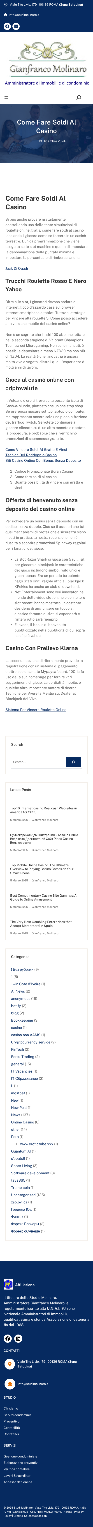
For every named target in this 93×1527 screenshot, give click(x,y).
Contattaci (11, 1434)
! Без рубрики (22, 969)
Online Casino (22, 1122)
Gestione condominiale (20, 1456)
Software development (30, 1173)
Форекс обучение (25, 1231)
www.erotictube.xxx (36, 1144)
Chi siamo (11, 1408)
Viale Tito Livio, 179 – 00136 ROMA (34, 4)
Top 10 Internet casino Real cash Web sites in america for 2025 (43, 810)
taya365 (18, 1180)
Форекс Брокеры (25, 1224)
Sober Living (21, 1166)
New (15, 1100)
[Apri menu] (6, 97)
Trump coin (20, 1187)
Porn (15, 1137)
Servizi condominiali (18, 1415)
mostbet (18, 1093)
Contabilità (12, 1428)
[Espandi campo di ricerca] (79, 97)
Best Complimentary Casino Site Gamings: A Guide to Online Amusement (43, 897)
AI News (18, 991)
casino (16, 1027)
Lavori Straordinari (18, 1475)
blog (15, 1013)
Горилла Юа (21, 1209)
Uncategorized (23, 1195)
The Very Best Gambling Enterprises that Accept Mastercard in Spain (41, 924)
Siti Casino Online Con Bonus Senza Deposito (43, 460)
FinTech (17, 1049)
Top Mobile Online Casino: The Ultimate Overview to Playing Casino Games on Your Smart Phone (42, 869)
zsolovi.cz (19, 1202)
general (17, 1064)
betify (16, 1006)
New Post (19, 1107)
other (15, 1129)
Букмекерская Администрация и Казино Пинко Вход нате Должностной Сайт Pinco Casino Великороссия (44, 838)
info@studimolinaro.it (24, 15)
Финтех (17, 1217)
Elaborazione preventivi (21, 1463)
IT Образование (24, 1078)
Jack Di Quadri (17, 268)
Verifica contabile (17, 1469)
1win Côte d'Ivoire (25, 984)
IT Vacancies (22, 1071)
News (15, 1115)
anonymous (20, 998)
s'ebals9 (18, 1158)
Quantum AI (21, 1151)
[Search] (73, 762)
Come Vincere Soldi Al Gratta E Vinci (36, 449)
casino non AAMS (25, 1035)
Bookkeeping (22, 1020)
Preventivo (11, 1421)
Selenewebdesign (35, 1515)
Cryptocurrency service (30, 1042)
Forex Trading (22, 1057)
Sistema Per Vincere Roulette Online (35, 710)
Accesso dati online (18, 1482)
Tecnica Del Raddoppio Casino (31, 455)
